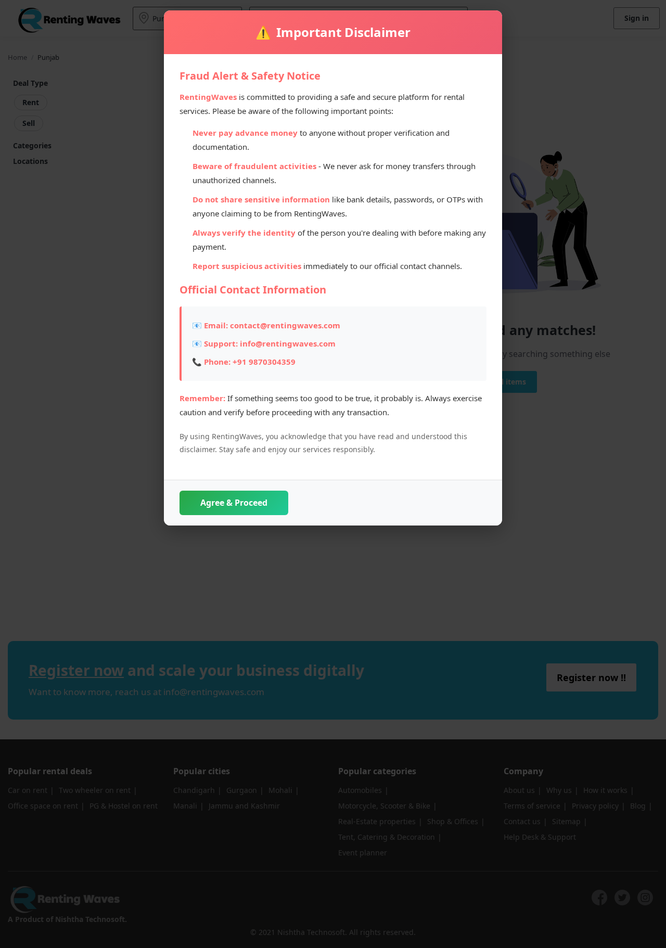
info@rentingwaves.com (288, 343)
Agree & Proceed (233, 502)
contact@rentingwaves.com (285, 325)
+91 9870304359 (264, 361)
